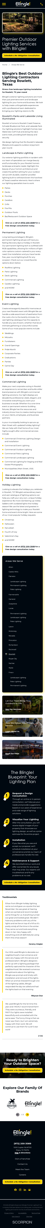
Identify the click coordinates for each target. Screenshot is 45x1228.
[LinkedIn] (25, 1190)
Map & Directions (22, 1153)
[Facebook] (15, 1190)
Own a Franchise (22, 1159)
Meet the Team (22, 1169)
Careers (22, 1175)
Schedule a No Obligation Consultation (22, 56)
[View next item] (27, 1114)
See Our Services (13, 709)
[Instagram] (20, 1190)
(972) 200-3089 (22, 1143)
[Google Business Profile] (29, 1190)
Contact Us (22, 1164)
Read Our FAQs (12, 754)
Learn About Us (12, 731)
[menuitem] (22, 567)
